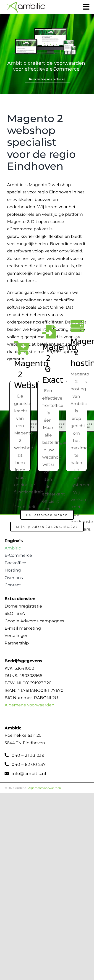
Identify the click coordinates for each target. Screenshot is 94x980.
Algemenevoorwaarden (44, 788)
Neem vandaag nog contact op (47, 79)
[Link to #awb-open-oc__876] (86, 6)
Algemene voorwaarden (29, 705)
